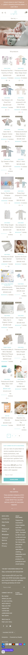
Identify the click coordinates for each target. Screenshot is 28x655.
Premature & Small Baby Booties (21, 287)
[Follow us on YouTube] (10, 626)
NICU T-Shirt (21, 161)
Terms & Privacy (4, 545)
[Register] (24, 587)
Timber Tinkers (7, 347)
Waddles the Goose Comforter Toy (21, 420)
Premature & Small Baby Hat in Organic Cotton (7, 320)
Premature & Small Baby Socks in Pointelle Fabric (21, 134)
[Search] (5, 12)
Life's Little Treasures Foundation (7, 284)
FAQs (3, 525)
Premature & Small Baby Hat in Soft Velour (7, 384)
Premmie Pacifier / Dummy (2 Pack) (7, 72)
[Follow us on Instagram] (7, 626)
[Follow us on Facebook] (3, 626)
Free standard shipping (12, 495)
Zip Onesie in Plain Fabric (7, 163)
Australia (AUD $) (8, 632)
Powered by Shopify (16, 637)
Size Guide (5, 522)
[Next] (19, 436)
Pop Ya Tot (21, 254)
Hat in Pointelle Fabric (21, 319)
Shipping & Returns (5, 530)
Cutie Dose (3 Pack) (20, 383)
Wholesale (5, 534)
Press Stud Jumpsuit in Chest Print (21, 195)
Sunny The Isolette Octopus (7, 194)
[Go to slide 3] (14, 508)
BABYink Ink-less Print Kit (7, 419)
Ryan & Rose (7, 68)
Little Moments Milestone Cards (7, 288)
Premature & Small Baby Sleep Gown (21, 72)
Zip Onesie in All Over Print (7, 101)
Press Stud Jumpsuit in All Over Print (21, 102)
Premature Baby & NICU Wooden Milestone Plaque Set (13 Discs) (7, 353)
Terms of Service (5, 539)
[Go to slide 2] (13, 508)
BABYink (7, 415)
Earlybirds (21, 68)
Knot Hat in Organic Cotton (7, 133)
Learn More (14, 7)
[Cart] (25, 12)
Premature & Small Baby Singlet (21, 351)
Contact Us (5, 519)
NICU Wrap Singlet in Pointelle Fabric (7, 226)
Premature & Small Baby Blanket (7, 258)
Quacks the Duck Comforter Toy (20, 258)
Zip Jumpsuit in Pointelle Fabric (21, 226)
